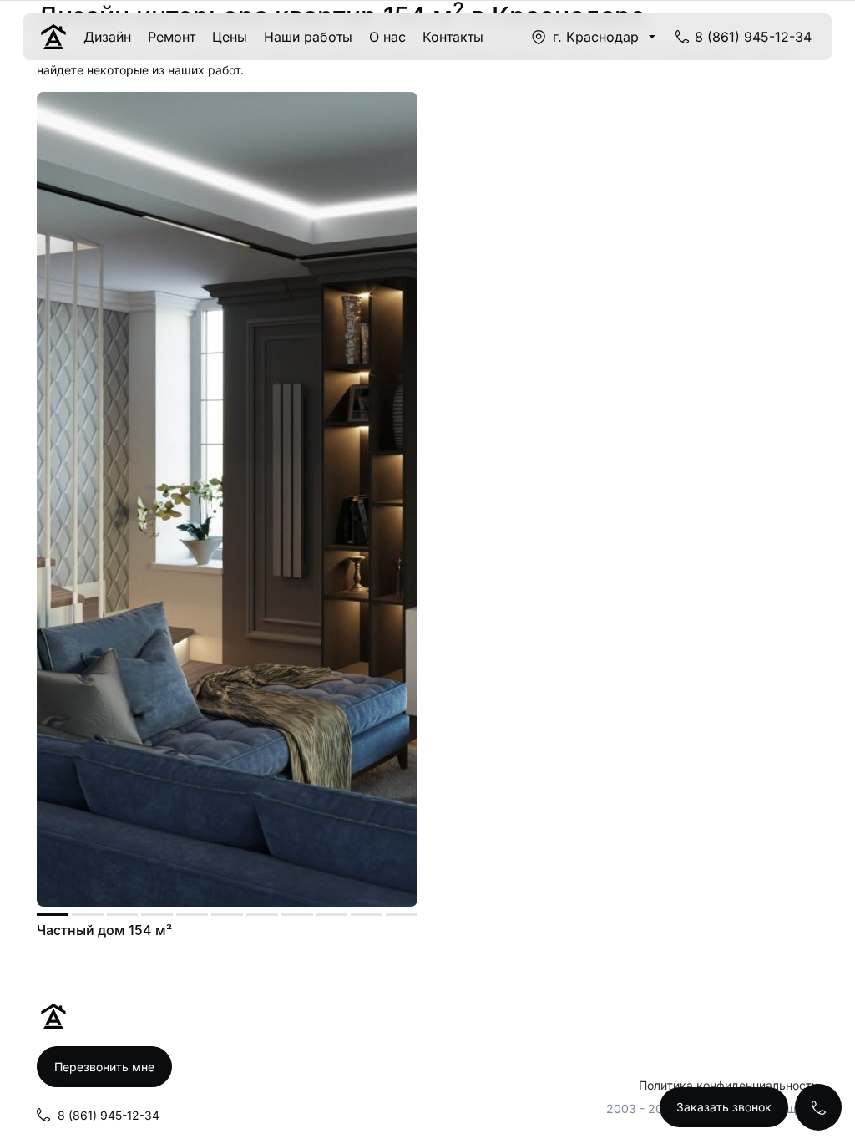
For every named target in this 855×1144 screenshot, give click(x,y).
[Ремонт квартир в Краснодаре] (53, 36)
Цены (229, 36)
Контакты (452, 36)
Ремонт (171, 36)
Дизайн (107, 36)
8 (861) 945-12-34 (753, 36)
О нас (387, 36)
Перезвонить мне (104, 1067)
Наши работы (308, 36)
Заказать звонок (724, 1107)
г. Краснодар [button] (596, 36)
